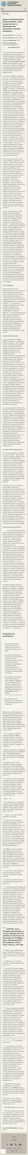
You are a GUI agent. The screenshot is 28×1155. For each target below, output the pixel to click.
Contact (14, 1137)
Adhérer (14, 1140)
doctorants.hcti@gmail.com (14, 695)
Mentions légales (12, 1148)
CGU (20, 1148)
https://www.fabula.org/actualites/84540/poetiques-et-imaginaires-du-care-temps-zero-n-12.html (14, 1038)
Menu (2, 9)
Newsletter (14, 1150)
